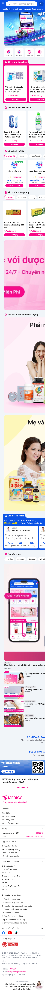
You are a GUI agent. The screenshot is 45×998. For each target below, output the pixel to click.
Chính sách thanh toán (11, 899)
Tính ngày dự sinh (9, 820)
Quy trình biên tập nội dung (13, 919)
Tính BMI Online (8, 816)
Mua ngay (15, 99)
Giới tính (9, 559)
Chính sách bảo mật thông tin (14, 916)
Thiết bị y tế (7, 872)
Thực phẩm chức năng (11, 876)
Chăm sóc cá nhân (9, 869)
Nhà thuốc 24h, (15, 986)
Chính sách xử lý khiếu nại (12, 902)
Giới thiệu (6, 813)
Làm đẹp (31, 559)
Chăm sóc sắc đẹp (9, 866)
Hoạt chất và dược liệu (11, 886)
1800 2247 (39, 833)
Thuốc (4, 883)
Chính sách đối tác (9, 846)
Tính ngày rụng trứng (11, 823)
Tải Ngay (9, 771)
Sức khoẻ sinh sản (9, 879)
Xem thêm (21, 787)
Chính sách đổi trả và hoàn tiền (14, 909)
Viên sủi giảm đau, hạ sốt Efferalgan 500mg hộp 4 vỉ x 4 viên (14, 89)
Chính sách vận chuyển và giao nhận (17, 906)
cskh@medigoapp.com (34, 836)
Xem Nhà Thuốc (14, 185)
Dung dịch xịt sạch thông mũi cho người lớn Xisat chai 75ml (13, 134)
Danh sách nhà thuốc (10, 853)
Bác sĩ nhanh (27, 989)
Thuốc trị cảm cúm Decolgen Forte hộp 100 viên (14, 224)
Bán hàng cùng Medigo (11, 849)
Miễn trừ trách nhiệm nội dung (14, 923)
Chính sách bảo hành (10, 913)
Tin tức (4, 889)
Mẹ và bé (20, 559)
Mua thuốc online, (25, 984)
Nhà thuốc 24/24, (11, 984)
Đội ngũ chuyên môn (10, 856)
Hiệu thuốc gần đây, (28, 986)
